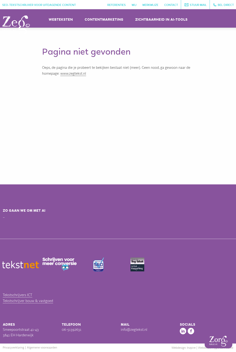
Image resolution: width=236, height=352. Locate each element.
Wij (134, 5)
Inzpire (191, 348)
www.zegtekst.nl (73, 73)
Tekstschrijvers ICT (17, 295)
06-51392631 (71, 329)
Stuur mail (198, 5)
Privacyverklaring (13, 347)
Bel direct (226, 5)
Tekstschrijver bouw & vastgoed (28, 301)
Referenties (116, 5)
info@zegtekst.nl (134, 329)
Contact (171, 5)
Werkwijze (150, 5)
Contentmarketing (104, 19)
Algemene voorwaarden (42, 347)
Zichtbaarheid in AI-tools (161, 19)
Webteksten (61, 19)
